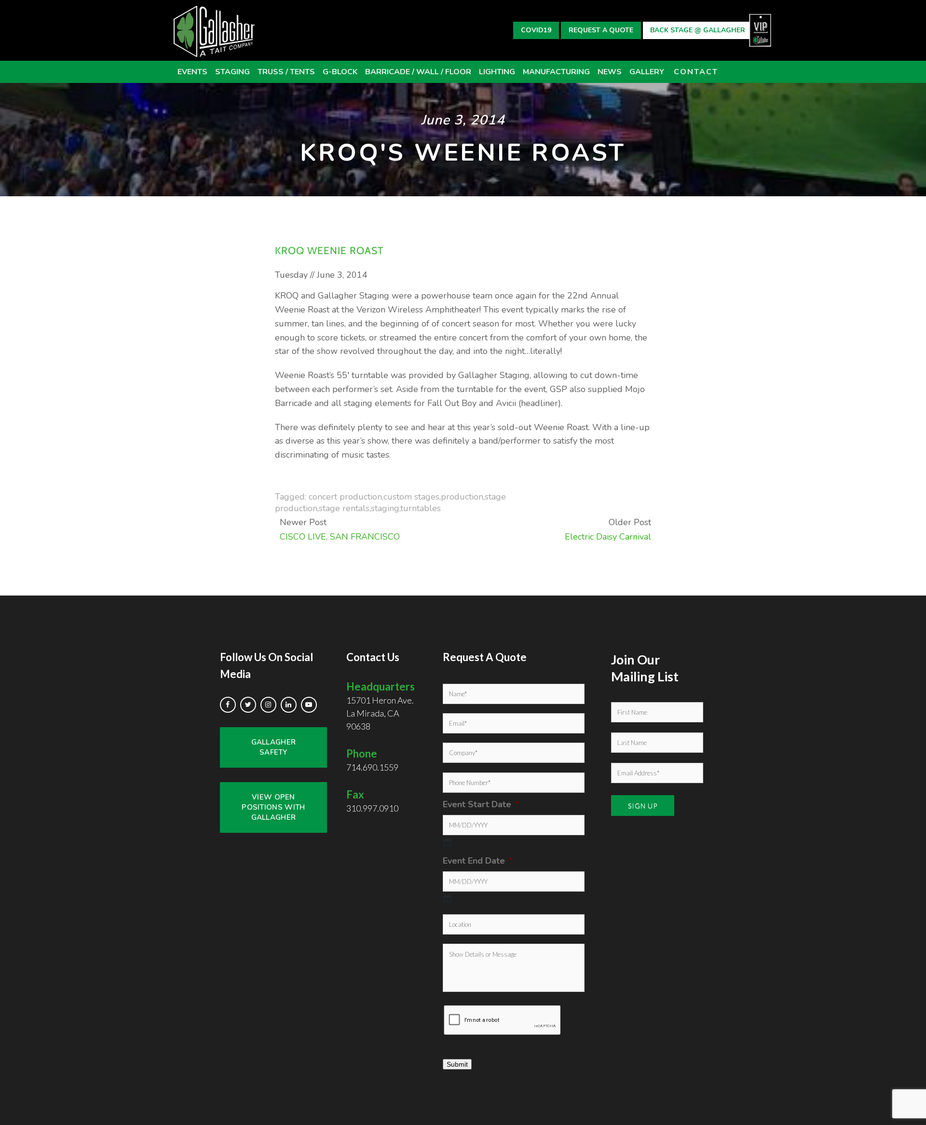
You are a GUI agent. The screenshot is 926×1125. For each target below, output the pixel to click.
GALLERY (646, 72)
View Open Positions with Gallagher (273, 807)
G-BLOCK (340, 72)
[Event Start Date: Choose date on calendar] (447, 842)
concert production (345, 496)
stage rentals (344, 508)
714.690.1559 (372, 767)
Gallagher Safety (273, 747)
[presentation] (502, 1020)
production (462, 496)
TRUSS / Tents (286, 72)
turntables (420, 508)
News (610, 72)
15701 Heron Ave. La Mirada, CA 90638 (380, 706)
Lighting (497, 72)
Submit (457, 1064)
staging (385, 508)
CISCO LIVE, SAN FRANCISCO (340, 536)
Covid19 (536, 30)
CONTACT (696, 72)
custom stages (411, 496)
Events (192, 72)
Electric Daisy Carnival (608, 536)
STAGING (232, 72)
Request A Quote (601, 30)
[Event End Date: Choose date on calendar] (447, 898)
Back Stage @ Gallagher (697, 30)
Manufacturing (556, 72)
